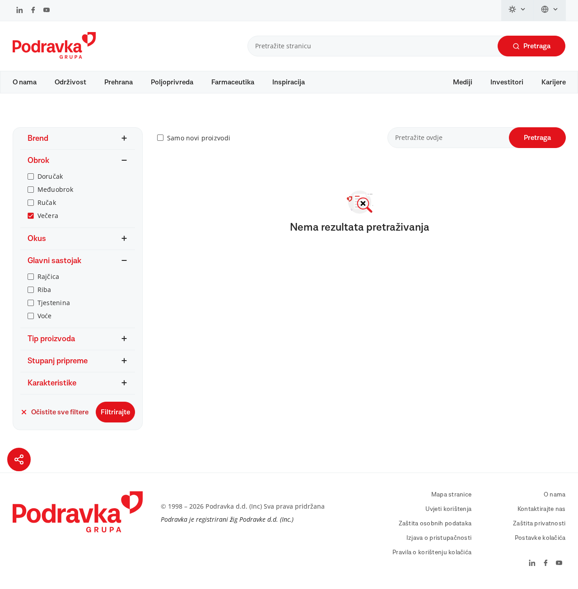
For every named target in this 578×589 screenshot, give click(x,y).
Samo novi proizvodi (198, 138)
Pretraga (536, 46)
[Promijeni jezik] (550, 10)
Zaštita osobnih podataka (435, 523)
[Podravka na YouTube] (46, 10)
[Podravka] (54, 56)
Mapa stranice (451, 495)
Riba (44, 289)
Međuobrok (55, 189)
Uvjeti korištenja (448, 509)
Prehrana (118, 82)
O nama (25, 82)
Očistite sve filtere (60, 412)
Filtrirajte (115, 412)
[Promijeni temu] (517, 10)
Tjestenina (53, 302)
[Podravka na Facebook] (33, 10)
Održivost (70, 82)
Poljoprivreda (172, 82)
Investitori (506, 82)
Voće (44, 315)
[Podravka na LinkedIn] (19, 10)
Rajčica (48, 276)
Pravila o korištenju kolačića (431, 552)
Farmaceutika (232, 82)
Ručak (46, 202)
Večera (48, 215)
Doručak (50, 176)
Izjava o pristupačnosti (438, 538)
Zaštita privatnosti (539, 523)
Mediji (462, 82)
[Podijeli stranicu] (19, 459)
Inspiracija (288, 82)
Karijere (553, 82)
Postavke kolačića (540, 538)
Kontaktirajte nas (541, 509)
